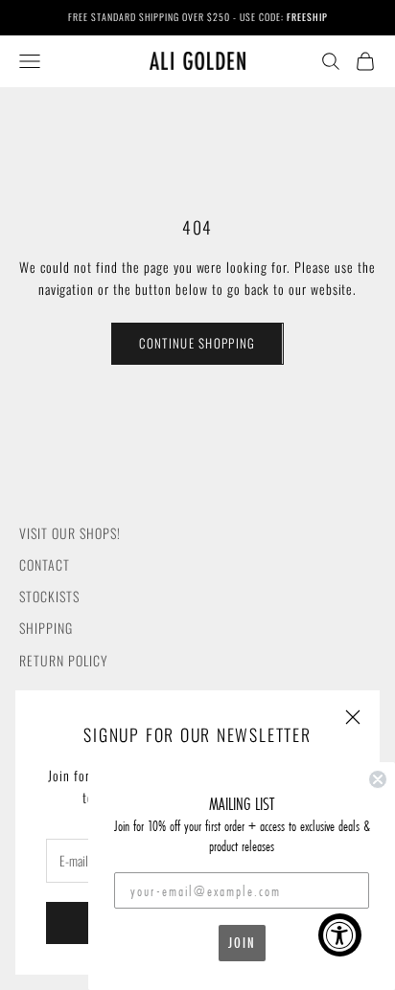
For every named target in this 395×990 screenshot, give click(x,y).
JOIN (242, 943)
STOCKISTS (49, 596)
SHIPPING (46, 628)
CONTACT (44, 564)
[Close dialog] (377, 779)
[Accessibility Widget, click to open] (339, 934)
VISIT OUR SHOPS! (70, 533)
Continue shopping (197, 342)
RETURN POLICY (63, 660)
